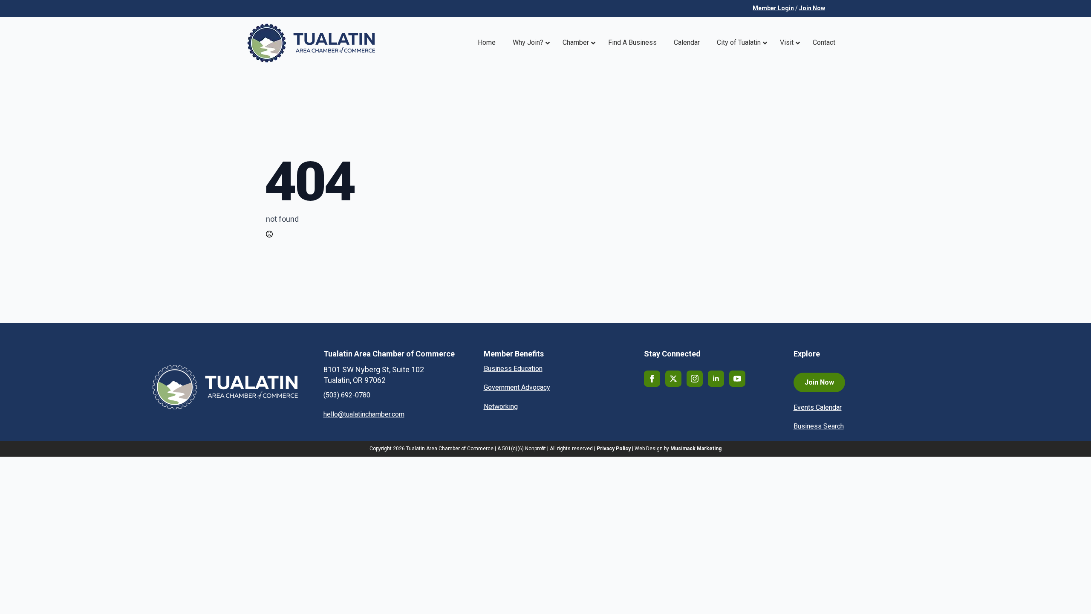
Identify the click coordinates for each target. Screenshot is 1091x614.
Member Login (773, 8)
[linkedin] (716, 379)
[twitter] (673, 379)
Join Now (812, 8)
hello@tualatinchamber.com (363, 414)
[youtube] (737, 379)
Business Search (819, 426)
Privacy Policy (614, 449)
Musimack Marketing (696, 449)
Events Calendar (818, 407)
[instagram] (695, 379)
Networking (501, 407)
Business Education (513, 369)
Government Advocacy (517, 387)
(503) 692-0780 (346, 395)
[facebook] (652, 379)
